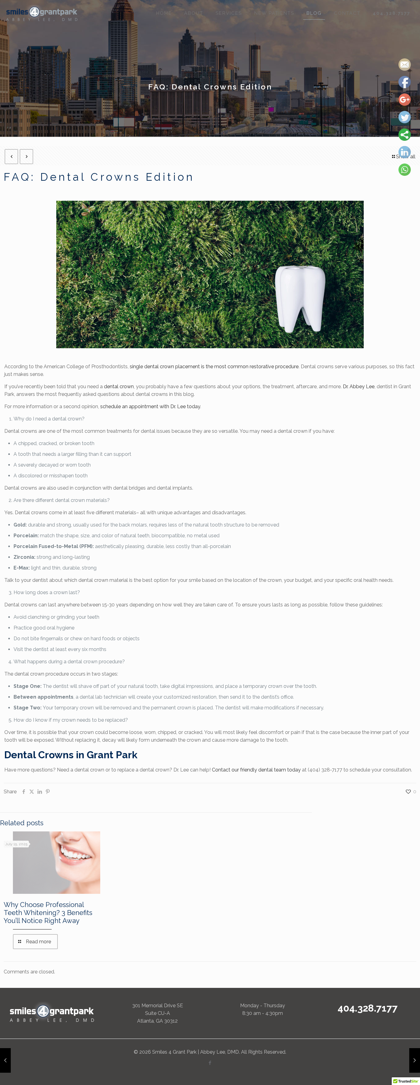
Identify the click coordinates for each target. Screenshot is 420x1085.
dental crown (119, 386)
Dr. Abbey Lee (358, 386)
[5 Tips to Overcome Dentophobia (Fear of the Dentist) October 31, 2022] (414, 1060)
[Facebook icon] (210, 1063)
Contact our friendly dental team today (256, 770)
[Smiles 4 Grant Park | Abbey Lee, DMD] (42, 13)
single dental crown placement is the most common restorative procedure (214, 366)
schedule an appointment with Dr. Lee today (150, 406)
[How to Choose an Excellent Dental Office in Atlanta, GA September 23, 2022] (5, 1060)
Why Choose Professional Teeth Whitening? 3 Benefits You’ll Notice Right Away (48, 913)
